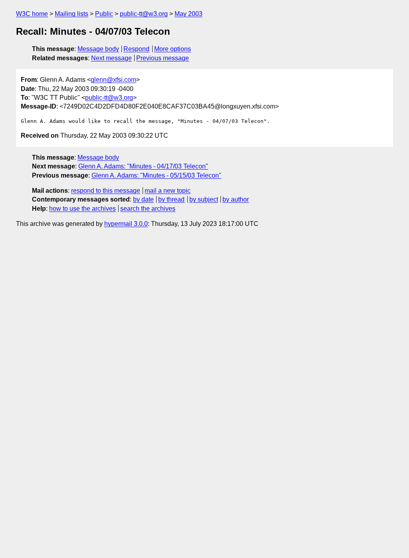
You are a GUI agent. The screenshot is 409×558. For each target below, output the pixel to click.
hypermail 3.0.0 (126, 223)
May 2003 (189, 13)
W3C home (32, 13)
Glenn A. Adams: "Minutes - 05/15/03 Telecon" (156, 175)
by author (235, 199)
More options (172, 49)
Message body (98, 49)
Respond (136, 49)
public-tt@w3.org (144, 13)
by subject (203, 199)
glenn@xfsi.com (113, 79)
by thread (171, 199)
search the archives (147, 208)
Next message (111, 58)
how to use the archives (82, 208)
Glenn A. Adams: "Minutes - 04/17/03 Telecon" (143, 166)
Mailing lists (71, 13)
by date (143, 199)
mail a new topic (168, 190)
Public (104, 13)
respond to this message (105, 190)
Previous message (162, 58)
